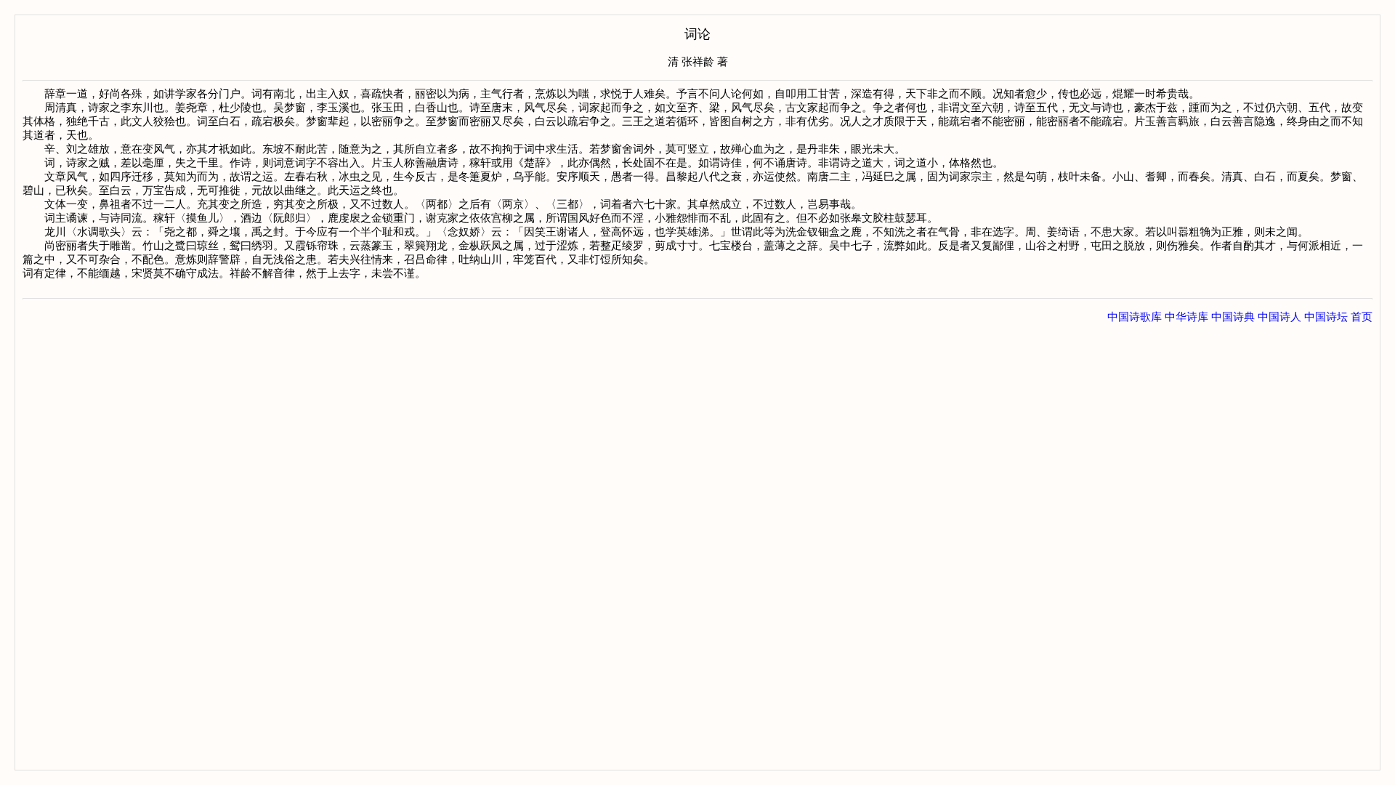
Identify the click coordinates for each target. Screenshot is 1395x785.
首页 (1361, 317)
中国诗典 (1233, 317)
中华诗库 (1186, 317)
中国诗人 (1279, 317)
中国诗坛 (1326, 317)
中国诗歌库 (1134, 317)
